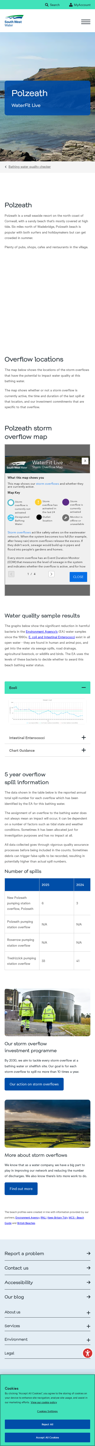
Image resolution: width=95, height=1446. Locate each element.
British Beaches (26, 1223)
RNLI (43, 1217)
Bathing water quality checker (30, 166)
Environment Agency (27, 1217)
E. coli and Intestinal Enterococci (52, 637)
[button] (87, 1353)
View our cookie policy (44, 1402)
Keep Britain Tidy (58, 1217)
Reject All (47, 1424)
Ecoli (13, 687)
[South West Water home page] (14, 20)
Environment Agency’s (42, 631)
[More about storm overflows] (47, 1124)
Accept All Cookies (47, 1437)
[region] (47, 1410)
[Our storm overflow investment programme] (47, 1012)
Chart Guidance (22, 750)
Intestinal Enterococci (27, 737)
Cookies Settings (47, 1411)
